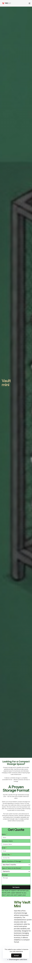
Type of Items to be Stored (11, 868)
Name (4, 834)
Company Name (7, 841)
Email (4, 848)
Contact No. (6, 855)
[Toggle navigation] (25, 3)
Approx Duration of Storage (11, 861)
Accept (16, 955)
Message (5, 875)
